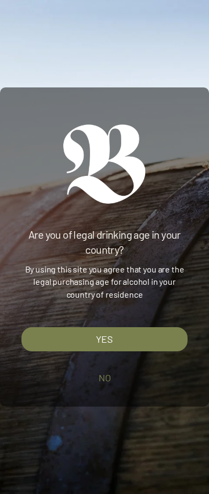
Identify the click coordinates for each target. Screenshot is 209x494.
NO (105, 378)
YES (104, 339)
